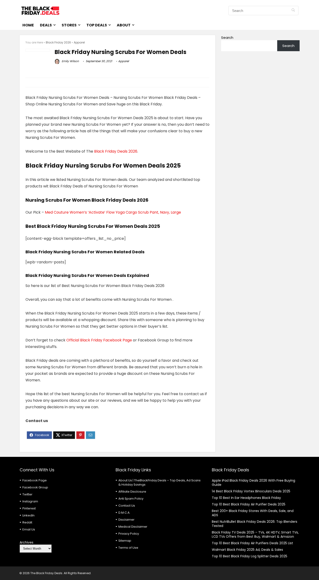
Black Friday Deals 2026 (115, 151)
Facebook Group (35, 487)
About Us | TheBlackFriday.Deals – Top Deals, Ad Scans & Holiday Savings (159, 482)
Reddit (27, 522)
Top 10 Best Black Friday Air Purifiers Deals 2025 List (252, 543)
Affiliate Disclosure (132, 491)
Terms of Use (128, 547)
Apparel (79, 42)
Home (28, 25)
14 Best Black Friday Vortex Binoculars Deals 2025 (251, 491)
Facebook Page (34, 480)
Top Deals (96, 25)
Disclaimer (126, 519)
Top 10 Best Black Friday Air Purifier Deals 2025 (248, 504)
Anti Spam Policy (130, 498)
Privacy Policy (128, 533)
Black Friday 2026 (58, 42)
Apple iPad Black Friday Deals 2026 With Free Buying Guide (253, 482)
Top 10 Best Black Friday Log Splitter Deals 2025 (249, 556)
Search (227, 37)
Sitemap (124, 540)
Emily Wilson (70, 61)
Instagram (30, 501)
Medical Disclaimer (132, 526)
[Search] (293, 10)
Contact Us (126, 505)
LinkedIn (28, 515)
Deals (46, 25)
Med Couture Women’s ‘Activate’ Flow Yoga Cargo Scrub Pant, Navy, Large (113, 212)
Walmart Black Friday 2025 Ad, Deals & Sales (247, 549)
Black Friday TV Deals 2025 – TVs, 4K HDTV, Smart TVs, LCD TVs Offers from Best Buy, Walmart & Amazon (255, 534)
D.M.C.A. (124, 512)
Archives (26, 542)
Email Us (28, 529)
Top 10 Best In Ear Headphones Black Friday (246, 497)
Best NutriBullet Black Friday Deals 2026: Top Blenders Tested (254, 523)
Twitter (27, 494)
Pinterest (29, 508)
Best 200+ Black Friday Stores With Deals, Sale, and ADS (253, 512)
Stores (69, 25)
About (124, 25)
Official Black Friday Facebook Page (99, 340)
